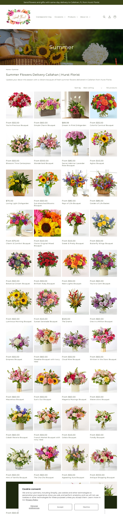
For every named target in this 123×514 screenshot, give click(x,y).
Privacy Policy (32, 500)
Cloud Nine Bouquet (71, 359)
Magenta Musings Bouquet (74, 399)
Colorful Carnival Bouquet (102, 125)
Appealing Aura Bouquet (73, 477)
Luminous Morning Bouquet (19, 321)
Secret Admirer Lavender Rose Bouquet (73, 164)
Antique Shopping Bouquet (102, 477)
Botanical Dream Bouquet (18, 284)
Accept (60, 507)
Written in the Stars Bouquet (103, 359)
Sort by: (78, 88)
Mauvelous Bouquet (15, 399)
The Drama (67, 321)
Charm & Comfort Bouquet (18, 243)
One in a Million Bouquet (101, 321)
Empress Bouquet (14, 359)
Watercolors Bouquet (99, 399)
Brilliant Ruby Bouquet (44, 284)
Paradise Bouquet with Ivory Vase (47, 360)
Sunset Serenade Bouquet (46, 321)
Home (8, 69)
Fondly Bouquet (97, 437)
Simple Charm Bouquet (44, 125)
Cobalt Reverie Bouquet (17, 437)
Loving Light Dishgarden (17, 203)
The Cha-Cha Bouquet (44, 477)
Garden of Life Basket (100, 203)
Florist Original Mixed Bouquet (44, 244)
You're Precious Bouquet (17, 125)
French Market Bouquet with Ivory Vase (47, 438)
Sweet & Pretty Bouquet (73, 243)
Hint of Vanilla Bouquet (16, 477)
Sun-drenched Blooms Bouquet (44, 204)
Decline (86, 507)
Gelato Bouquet (69, 437)
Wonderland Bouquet (43, 163)
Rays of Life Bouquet (71, 203)
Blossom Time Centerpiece (18, 163)
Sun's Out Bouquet (42, 399)
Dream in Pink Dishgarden (74, 125)
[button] (59, 16)
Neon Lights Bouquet (71, 284)
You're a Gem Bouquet (100, 284)
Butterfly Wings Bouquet (101, 243)
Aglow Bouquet (97, 163)
